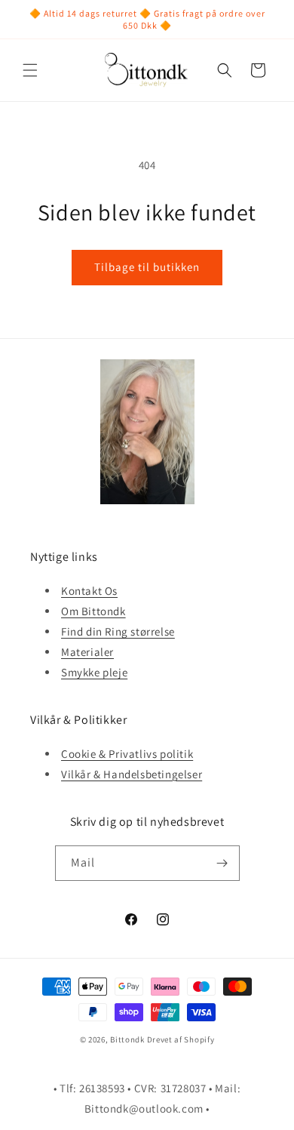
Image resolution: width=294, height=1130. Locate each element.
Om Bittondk (93, 611)
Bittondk (127, 1039)
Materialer (87, 652)
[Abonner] (222, 863)
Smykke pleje (94, 672)
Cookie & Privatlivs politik (127, 754)
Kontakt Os (89, 590)
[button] (30, 70)
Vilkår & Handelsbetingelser (131, 774)
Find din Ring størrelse (118, 631)
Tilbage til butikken (147, 267)
